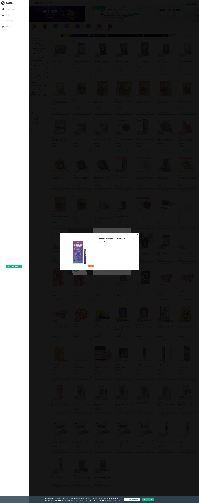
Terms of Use (116, 500)
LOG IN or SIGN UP (14, 266)
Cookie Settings (132, 499)
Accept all (148, 499)
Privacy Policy (104, 500)
